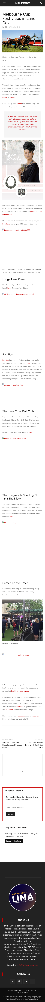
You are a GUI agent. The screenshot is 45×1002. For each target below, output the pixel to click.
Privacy (26, 990)
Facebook (21, 716)
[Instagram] (19, 981)
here (9, 288)
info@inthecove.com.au (20, 691)
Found (4, 97)
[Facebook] (12, 981)
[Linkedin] (25, 981)
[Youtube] (32, 981)
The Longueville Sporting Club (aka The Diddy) (21, 497)
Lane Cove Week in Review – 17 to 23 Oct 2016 (34, 745)
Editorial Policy (22, 993)
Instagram (35, 716)
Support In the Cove (13, 841)
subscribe (19, 707)
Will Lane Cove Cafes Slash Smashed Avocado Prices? (12, 745)
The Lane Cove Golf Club (18, 411)
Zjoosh (12, 97)
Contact (33, 990)
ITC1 (6, 27)
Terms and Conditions (14, 990)
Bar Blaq (7, 354)
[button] (41, 3)
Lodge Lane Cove (13, 279)
